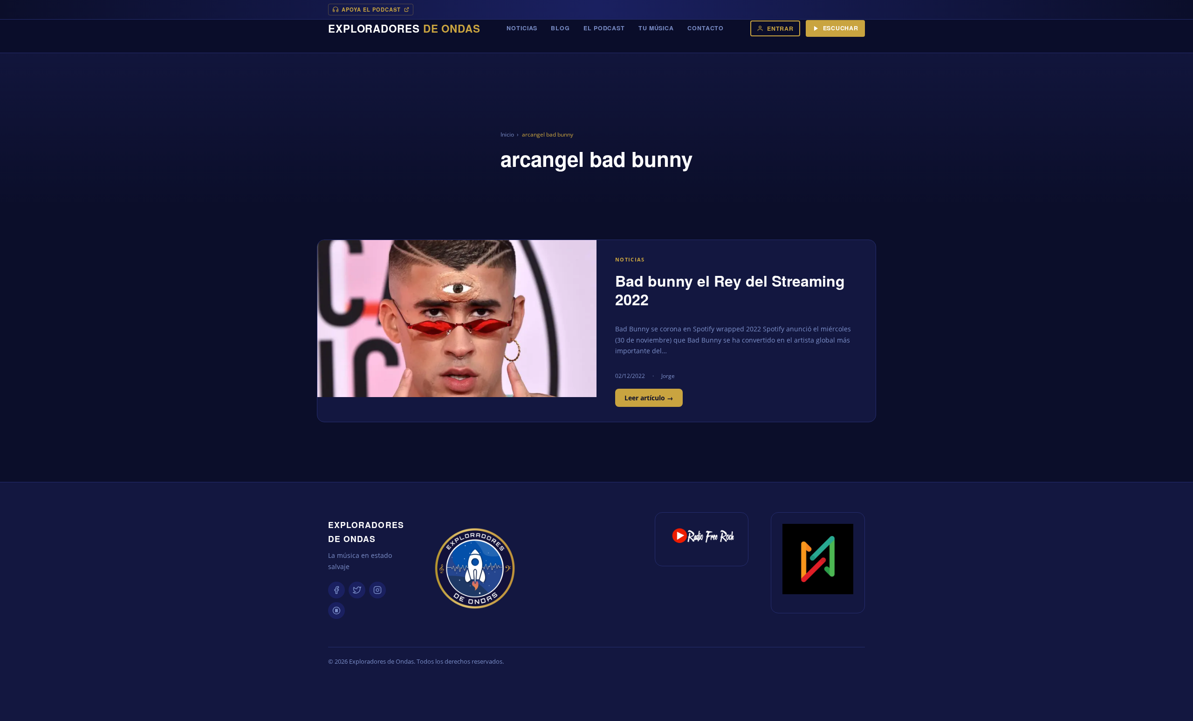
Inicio (507, 134)
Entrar (780, 28)
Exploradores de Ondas (366, 531)
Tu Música (656, 28)
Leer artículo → (648, 397)
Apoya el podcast (371, 9)
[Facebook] (336, 590)
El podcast (604, 28)
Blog (560, 28)
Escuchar (840, 28)
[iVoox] (336, 610)
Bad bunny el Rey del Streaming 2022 (730, 290)
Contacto (705, 28)
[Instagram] (377, 590)
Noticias (522, 28)
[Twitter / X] (357, 590)
